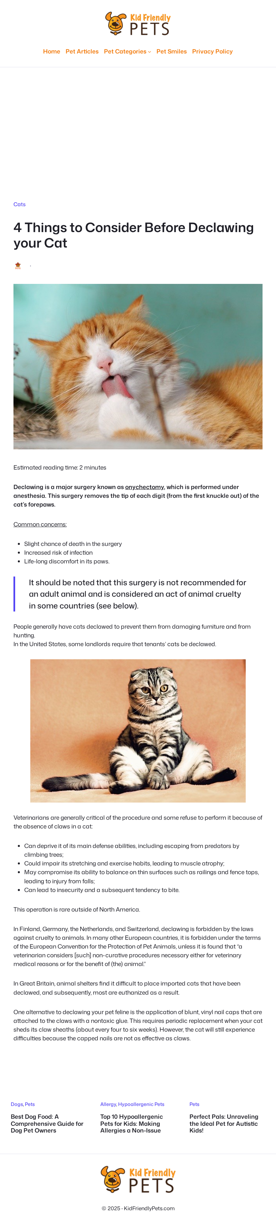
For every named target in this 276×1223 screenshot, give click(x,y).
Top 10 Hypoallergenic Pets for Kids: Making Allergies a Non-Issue (131, 1124)
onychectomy (144, 487)
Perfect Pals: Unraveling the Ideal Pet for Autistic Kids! (223, 1124)
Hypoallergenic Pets (141, 1104)
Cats (19, 204)
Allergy (108, 1104)
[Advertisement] (138, 125)
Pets (30, 1104)
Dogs (17, 1104)
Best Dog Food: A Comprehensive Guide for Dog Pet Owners (47, 1124)
